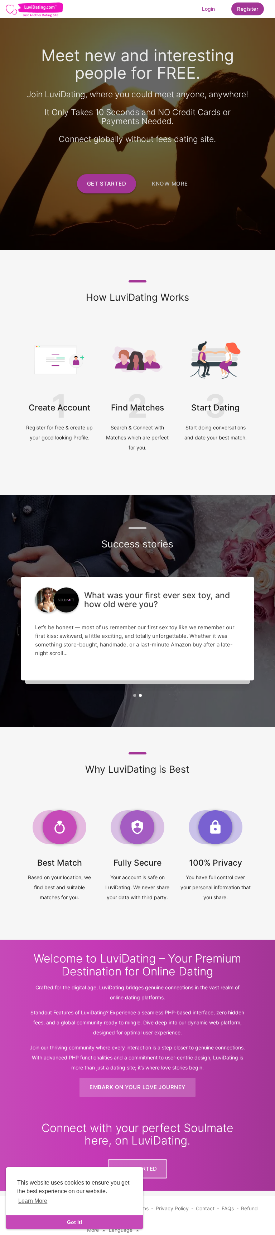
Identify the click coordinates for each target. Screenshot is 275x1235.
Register (247, 9)
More (93, 1230)
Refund (249, 1208)
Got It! (74, 1222)
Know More (170, 183)
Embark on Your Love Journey (137, 1087)
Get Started (106, 183)
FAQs (228, 1208)
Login (208, 9)
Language (121, 1230)
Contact (205, 1208)
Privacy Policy (172, 1208)
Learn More (32, 1201)
